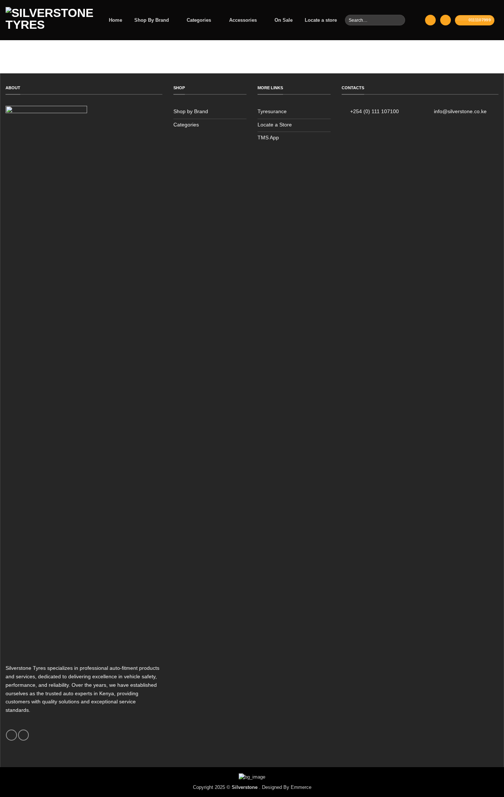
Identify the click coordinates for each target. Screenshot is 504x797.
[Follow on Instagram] (23, 735)
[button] (430, 20)
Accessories (243, 20)
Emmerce (301, 787)
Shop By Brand (151, 20)
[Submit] (398, 19)
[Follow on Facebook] (11, 735)
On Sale (284, 20)
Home (115, 20)
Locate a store (321, 20)
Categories (199, 20)
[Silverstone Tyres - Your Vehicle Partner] (49, 20)
